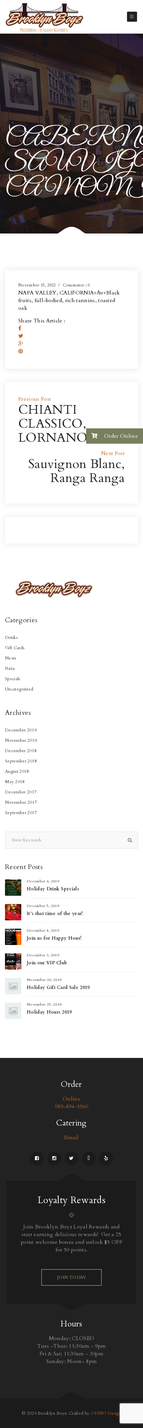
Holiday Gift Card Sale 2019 (58, 987)
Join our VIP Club (47, 963)
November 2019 (21, 740)
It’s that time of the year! (55, 913)
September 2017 (21, 813)
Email (71, 1137)
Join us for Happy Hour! (54, 938)
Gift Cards (14, 648)
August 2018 (17, 771)
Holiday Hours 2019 (49, 1012)
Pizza (10, 669)
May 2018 (15, 782)
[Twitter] (20, 336)
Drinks (11, 638)
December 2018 (21, 751)
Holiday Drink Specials (53, 889)
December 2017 (21, 792)
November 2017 (21, 802)
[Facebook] (19, 328)
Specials (12, 679)
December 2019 (21, 730)
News (10, 658)
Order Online (120, 436)
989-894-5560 (71, 1106)
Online (71, 1099)
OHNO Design (106, 1413)
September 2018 (21, 761)
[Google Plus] (20, 343)
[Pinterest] (20, 351)
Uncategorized (19, 689)
